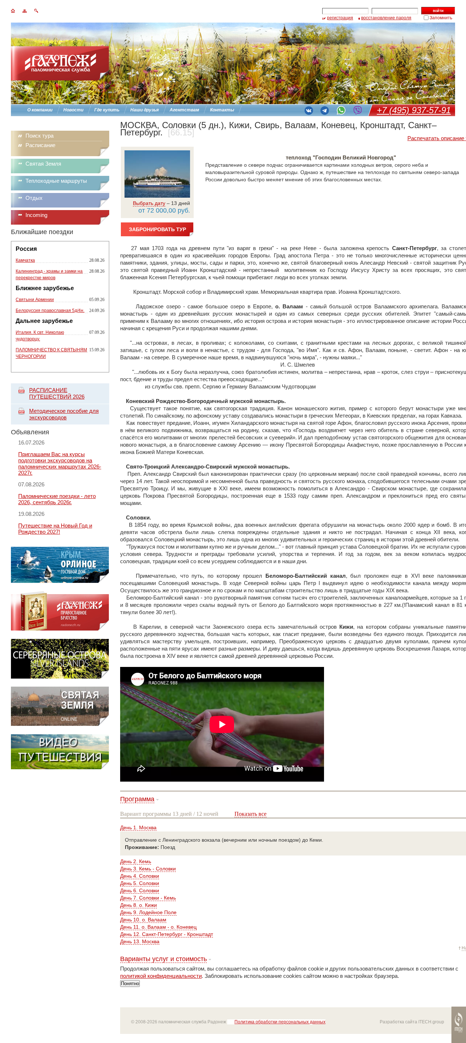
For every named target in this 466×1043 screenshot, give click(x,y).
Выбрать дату (149, 203)
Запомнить (441, 17)
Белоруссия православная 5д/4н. (50, 310)
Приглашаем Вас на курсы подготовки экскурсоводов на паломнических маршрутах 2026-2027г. (59, 463)
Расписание (40, 145)
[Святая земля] (60, 724)
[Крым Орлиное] (60, 581)
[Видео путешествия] (60, 767)
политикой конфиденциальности (161, 976)
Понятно (130, 983)
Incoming (36, 215)
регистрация (340, 17)
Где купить (106, 109)
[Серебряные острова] (60, 676)
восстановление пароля (386, 17)
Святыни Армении (35, 299)
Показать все (250, 814)
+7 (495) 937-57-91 (414, 110)
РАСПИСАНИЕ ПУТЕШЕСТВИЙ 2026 (56, 393)
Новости (73, 109)
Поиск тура (39, 136)
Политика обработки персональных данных (279, 1021)
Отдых (34, 198)
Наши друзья (144, 109)
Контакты (222, 109)
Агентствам (184, 109)
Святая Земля (43, 164)
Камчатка (25, 260)
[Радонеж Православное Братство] (60, 629)
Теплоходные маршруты (56, 181)
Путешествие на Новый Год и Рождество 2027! (55, 528)
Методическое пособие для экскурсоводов (64, 414)
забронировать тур (157, 229)
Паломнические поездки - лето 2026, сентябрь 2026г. (57, 499)
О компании (39, 109)
